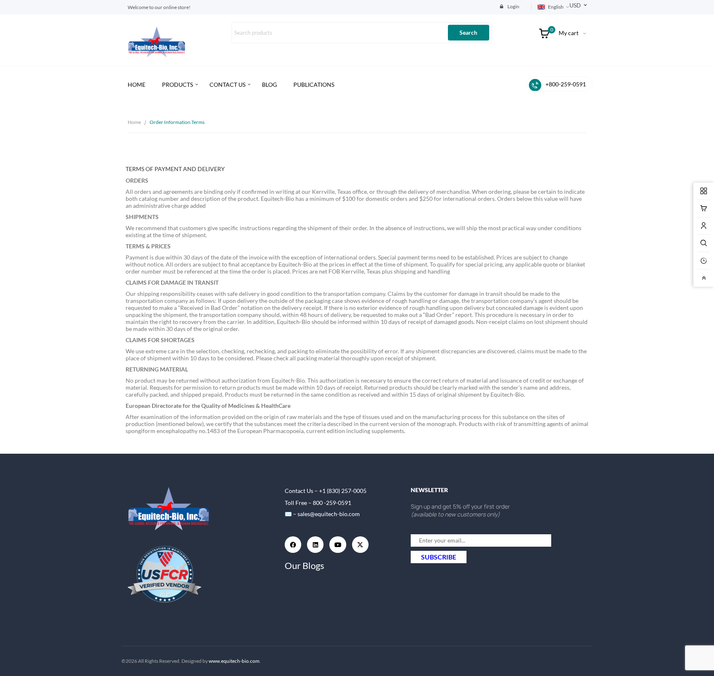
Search (468, 32)
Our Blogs (304, 565)
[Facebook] (293, 544)
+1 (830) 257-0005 (343, 490)
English (555, 7)
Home (134, 122)
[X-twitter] (360, 544)
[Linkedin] (315, 544)
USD (575, 5)
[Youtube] (337, 544)
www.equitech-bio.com (234, 661)
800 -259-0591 (332, 502)
